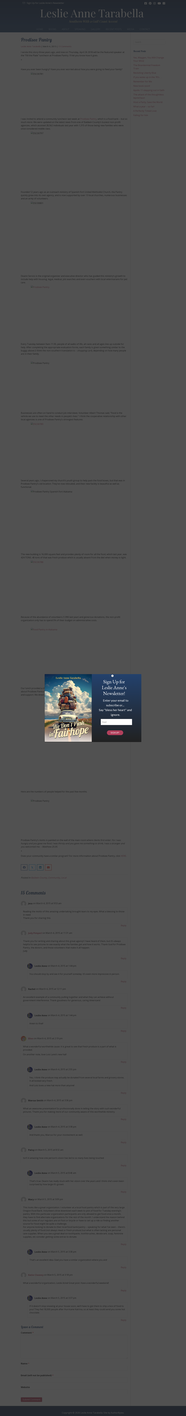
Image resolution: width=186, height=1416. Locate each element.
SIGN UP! (115, 732)
